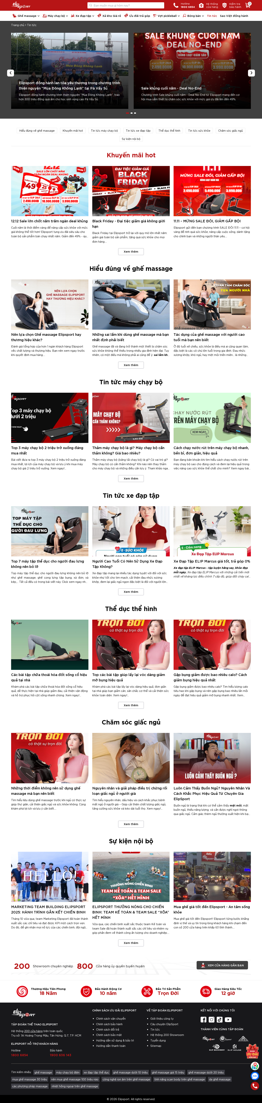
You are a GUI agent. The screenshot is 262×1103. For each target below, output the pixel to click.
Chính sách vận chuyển (111, 1018)
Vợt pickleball (167, 15)
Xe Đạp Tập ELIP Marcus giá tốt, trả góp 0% (212, 560)
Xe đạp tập (83, 15)
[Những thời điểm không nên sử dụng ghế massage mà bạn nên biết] (49, 758)
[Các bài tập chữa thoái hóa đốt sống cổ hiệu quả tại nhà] (49, 645)
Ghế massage (27, 15)
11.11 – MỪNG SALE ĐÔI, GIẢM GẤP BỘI (207, 220)
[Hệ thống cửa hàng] (255, 1066)
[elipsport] (208, 1038)
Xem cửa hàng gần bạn (226, 965)
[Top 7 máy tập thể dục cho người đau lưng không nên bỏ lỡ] (49, 531)
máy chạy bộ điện (67, 1072)
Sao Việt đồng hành (234, 15)
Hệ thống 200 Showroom (167, 1034)
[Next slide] (251, 73)
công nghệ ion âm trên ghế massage (126, 1079)
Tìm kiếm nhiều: (21, 1072)
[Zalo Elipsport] (255, 1076)
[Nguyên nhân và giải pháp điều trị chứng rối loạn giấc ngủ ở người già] (131, 758)
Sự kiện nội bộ (131, 138)
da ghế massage (220, 1079)
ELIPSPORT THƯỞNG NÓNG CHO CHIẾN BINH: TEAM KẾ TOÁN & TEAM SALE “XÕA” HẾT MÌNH (130, 912)
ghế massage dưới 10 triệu (130, 1072)
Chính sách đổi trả (107, 1029)
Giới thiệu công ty (162, 1018)
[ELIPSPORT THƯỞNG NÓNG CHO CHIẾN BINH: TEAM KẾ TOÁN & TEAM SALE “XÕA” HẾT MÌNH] (131, 877)
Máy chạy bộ (56, 15)
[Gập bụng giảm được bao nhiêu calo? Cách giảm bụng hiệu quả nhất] (212, 645)
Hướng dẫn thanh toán (110, 1045)
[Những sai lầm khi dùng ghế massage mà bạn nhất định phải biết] (131, 304)
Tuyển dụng (158, 1040)
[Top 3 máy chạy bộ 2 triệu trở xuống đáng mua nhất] (49, 418)
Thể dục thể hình (169, 130)
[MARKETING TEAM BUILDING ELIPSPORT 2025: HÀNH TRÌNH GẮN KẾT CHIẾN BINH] (49, 877)
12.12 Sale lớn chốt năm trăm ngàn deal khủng (49, 220)
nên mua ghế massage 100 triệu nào (74, 1079)
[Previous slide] (10, 73)
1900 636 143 (60, 1055)
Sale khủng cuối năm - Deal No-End (171, 87)
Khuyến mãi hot (73, 130)
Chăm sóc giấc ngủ (230, 130)
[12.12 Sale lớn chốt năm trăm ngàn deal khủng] (49, 191)
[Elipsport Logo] (20, 5)
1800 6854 (19, 1055)
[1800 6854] (255, 1086)
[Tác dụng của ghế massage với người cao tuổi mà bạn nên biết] (212, 304)
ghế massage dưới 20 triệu (206, 1072)
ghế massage (43, 1072)
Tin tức (212, 15)
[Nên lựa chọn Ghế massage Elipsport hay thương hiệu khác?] (49, 304)
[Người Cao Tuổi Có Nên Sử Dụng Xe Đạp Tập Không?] (131, 531)
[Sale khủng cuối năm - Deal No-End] (192, 71)
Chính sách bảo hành (109, 1024)
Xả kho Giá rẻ (111, 15)
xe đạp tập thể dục (96, 1072)
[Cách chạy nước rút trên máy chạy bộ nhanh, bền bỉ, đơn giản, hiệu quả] (212, 418)
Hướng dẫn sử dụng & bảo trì (115, 1040)
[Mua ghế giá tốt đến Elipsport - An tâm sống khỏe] (212, 877)
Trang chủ (17, 25)
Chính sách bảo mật (109, 1034)
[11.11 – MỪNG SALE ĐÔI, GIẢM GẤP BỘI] (212, 191)
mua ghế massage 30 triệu (29, 1079)
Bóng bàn (194, 15)
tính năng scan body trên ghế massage (179, 1079)
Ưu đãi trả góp (139, 15)
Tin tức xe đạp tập (138, 130)
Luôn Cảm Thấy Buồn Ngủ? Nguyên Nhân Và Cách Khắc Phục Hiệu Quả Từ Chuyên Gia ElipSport (212, 793)
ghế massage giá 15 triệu (168, 1072)
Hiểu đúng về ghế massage (37, 130)
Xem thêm (131, 251)
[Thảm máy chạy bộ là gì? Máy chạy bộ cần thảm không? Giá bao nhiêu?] (131, 418)
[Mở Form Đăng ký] (252, 1052)
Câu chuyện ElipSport (164, 1024)
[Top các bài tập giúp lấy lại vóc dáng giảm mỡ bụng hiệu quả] (131, 645)
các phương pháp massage (30, 1086)
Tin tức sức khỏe (199, 130)
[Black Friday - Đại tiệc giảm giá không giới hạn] (131, 191)
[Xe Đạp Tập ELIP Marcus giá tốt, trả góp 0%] (212, 531)
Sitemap (155, 1045)
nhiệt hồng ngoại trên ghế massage (75, 1086)
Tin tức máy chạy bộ (104, 130)
